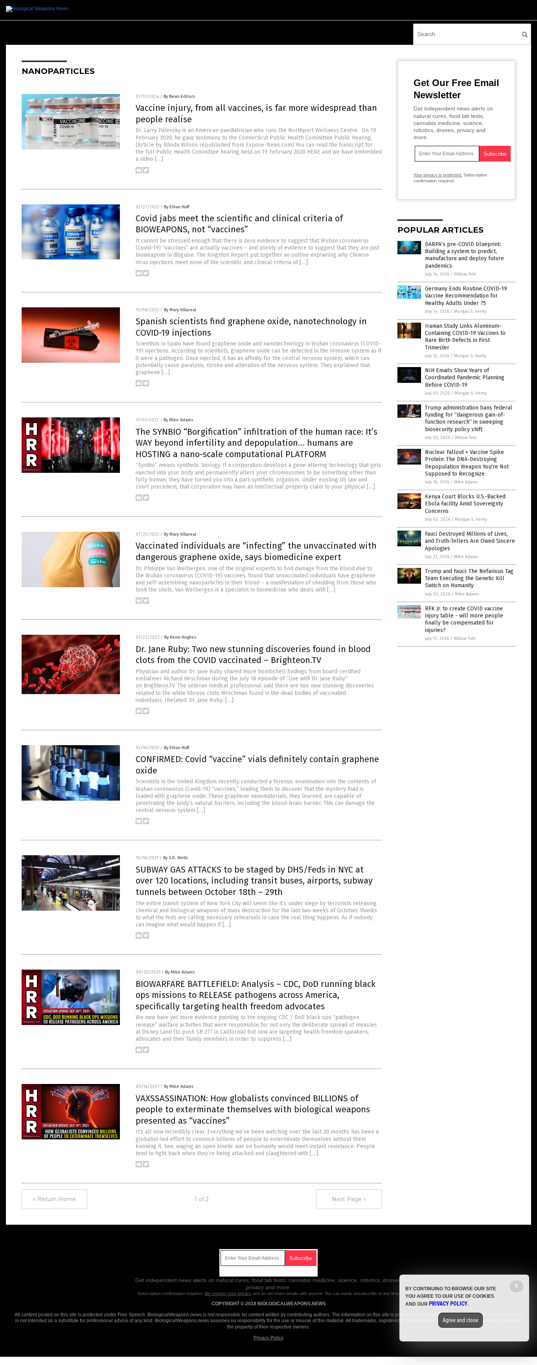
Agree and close (460, 1320)
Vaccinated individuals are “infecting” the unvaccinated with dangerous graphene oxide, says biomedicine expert (256, 551)
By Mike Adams (178, 420)
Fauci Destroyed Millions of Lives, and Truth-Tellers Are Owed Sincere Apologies (470, 541)
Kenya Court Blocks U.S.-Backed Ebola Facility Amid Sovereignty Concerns (465, 503)
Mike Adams (466, 482)
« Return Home (54, 1199)
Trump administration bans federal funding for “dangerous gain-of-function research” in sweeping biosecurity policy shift (468, 418)
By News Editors (179, 96)
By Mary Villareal (180, 309)
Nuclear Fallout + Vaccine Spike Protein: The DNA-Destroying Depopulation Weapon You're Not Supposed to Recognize (467, 463)
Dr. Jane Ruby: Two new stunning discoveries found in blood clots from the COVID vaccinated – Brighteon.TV (253, 655)
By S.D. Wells (175, 857)
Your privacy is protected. (438, 175)
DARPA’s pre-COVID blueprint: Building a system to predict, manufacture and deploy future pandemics (464, 255)
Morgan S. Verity (470, 311)
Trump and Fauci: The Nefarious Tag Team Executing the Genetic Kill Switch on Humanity (469, 578)
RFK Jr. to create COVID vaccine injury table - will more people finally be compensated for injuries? (464, 619)
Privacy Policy (268, 1338)
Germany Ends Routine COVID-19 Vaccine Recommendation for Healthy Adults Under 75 (466, 295)
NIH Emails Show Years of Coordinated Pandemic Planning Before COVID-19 (464, 377)
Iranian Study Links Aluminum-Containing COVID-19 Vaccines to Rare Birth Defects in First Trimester (465, 337)
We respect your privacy (228, 1293)
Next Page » (349, 1199)
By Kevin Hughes (180, 637)
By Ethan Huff (176, 206)
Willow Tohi (465, 274)
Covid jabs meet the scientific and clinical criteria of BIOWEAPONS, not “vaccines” (239, 224)
